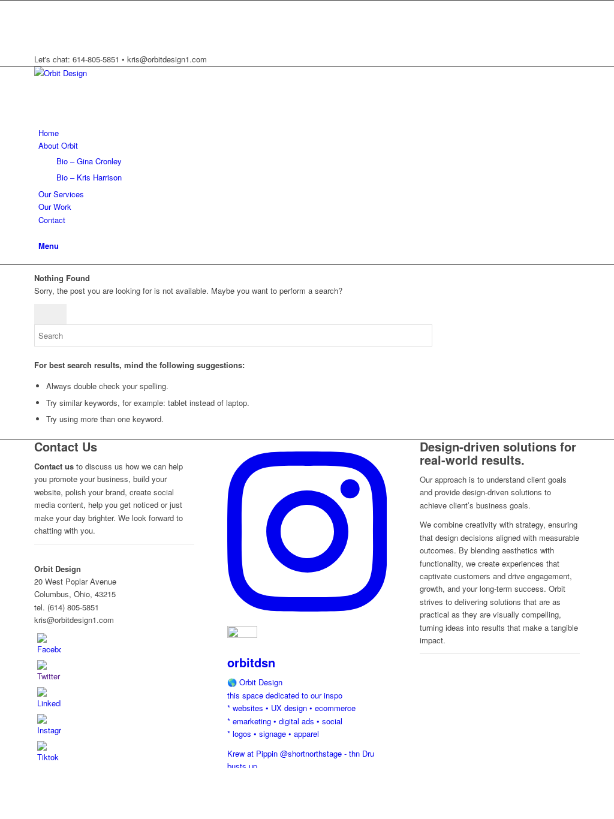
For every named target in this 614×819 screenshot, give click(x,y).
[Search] (41, 232)
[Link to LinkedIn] (41, 34)
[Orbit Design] (124, 73)
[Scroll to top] (3, 774)
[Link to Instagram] (41, 20)
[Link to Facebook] (41, 7)
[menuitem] (309, 133)
